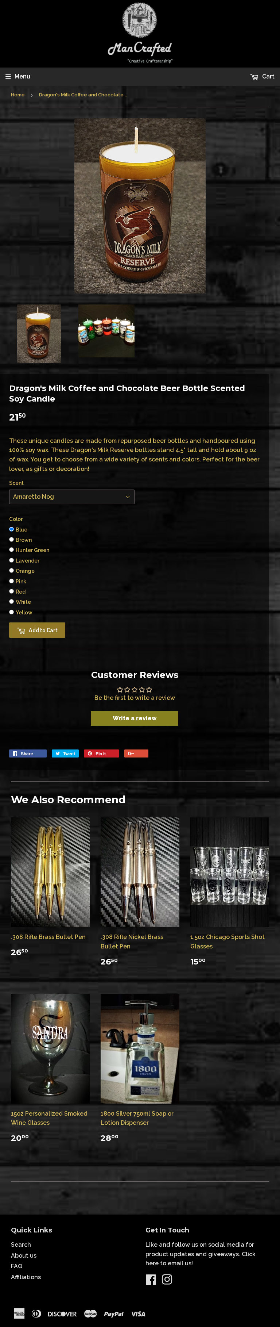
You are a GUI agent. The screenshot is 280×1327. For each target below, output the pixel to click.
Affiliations (26, 1277)
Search (21, 1244)
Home (18, 94)
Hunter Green (32, 550)
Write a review (135, 718)
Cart (268, 76)
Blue (21, 530)
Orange (25, 571)
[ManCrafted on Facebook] (150, 1281)
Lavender (27, 561)
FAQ (16, 1266)
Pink (21, 581)
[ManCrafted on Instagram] (167, 1281)
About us (23, 1255)
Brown (24, 540)
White (23, 602)
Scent (16, 483)
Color (16, 519)
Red (21, 592)
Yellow (24, 612)
